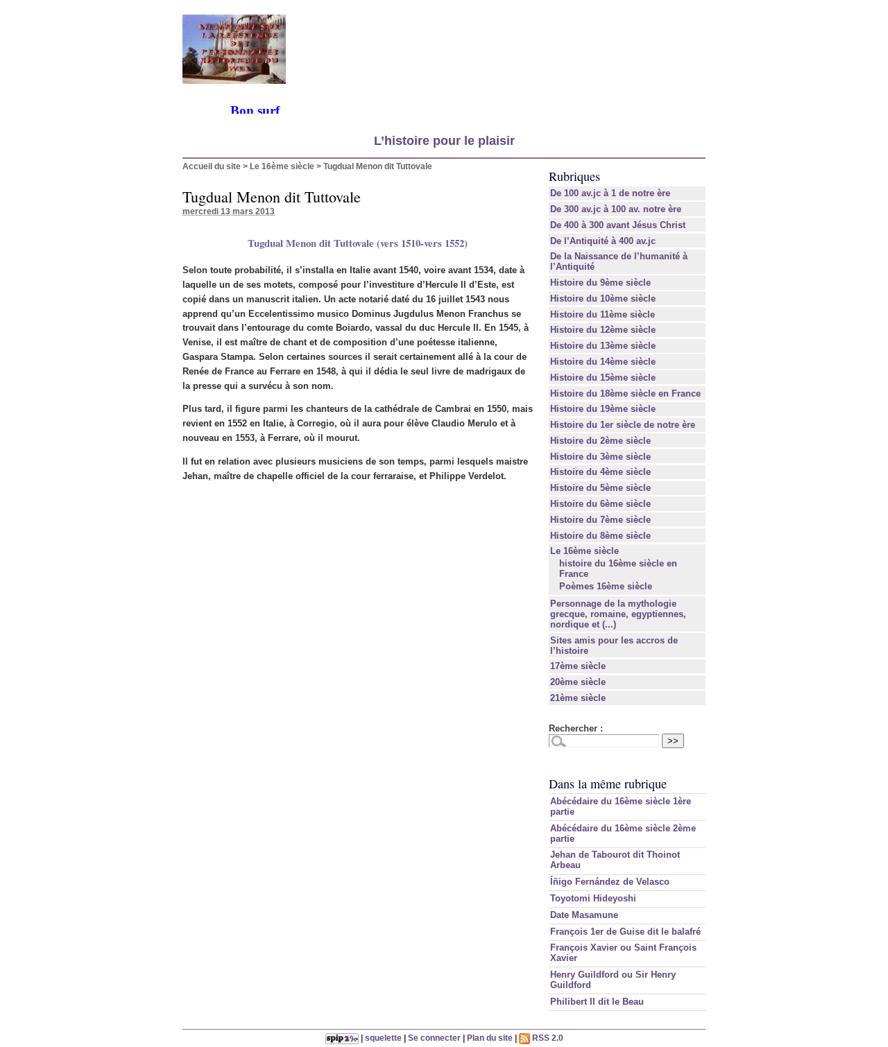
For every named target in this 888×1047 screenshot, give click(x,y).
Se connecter (434, 1037)
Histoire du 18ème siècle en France (625, 393)
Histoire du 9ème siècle (600, 282)
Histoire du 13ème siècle (603, 345)
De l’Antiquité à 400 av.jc (603, 241)
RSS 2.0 (546, 1037)
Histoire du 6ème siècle (600, 504)
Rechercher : (576, 728)
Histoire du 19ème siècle (603, 409)
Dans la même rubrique (608, 783)
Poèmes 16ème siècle (605, 586)
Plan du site (490, 1037)
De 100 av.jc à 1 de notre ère (610, 193)
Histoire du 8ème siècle (600, 535)
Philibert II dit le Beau (597, 1001)
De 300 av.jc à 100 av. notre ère (615, 209)
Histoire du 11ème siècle (602, 314)
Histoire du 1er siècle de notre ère (622, 424)
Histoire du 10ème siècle (603, 298)
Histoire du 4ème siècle (600, 472)
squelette (383, 1037)
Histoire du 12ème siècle (603, 330)
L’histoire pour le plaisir (444, 141)
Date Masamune (584, 915)
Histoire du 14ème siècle (603, 361)
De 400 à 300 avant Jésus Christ (617, 225)
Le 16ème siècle (282, 166)
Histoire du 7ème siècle (600, 519)
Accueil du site (211, 166)
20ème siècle (578, 682)
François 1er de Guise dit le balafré (625, 931)
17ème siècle (578, 666)
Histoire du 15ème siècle (603, 377)
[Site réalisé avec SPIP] (342, 1037)
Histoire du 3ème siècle (600, 456)
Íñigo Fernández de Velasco (609, 881)
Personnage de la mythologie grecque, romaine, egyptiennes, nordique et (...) (618, 614)
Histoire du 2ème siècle (600, 440)
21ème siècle (578, 698)
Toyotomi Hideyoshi (593, 898)
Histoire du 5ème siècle (600, 488)
